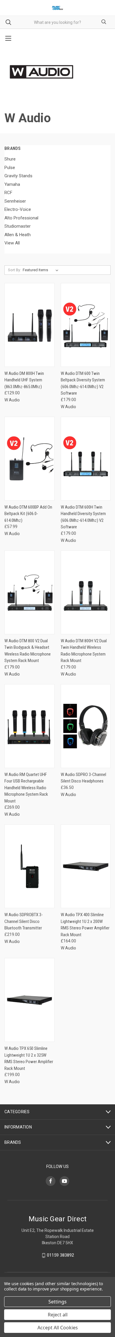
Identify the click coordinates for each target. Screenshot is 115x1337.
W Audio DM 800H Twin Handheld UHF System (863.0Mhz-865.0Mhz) (24, 380)
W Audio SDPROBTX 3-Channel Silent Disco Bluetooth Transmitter (23, 921)
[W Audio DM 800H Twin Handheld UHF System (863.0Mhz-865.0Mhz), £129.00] (29, 325)
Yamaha (12, 184)
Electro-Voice (17, 209)
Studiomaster (17, 226)
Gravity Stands (18, 175)
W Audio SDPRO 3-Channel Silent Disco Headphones (83, 778)
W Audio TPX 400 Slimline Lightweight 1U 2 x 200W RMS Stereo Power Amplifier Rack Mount (85, 924)
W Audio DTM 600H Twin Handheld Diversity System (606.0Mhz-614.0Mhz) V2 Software (83, 517)
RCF (8, 192)
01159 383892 (60, 1255)
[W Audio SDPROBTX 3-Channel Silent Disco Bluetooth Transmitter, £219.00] (29, 866)
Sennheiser (15, 201)
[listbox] (42, 270)
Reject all (58, 1314)
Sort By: (14, 270)
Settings (57, 1301)
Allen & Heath (17, 234)
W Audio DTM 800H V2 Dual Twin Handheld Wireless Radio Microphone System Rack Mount (84, 650)
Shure (10, 159)
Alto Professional (21, 218)
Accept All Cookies (57, 1327)
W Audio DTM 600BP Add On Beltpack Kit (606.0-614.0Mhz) (28, 513)
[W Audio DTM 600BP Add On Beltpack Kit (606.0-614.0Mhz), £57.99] (29, 458)
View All (12, 243)
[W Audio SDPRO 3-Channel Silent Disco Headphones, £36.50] (86, 726)
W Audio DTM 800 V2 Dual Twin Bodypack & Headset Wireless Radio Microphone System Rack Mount (27, 650)
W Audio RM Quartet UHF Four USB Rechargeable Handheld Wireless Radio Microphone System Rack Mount (26, 788)
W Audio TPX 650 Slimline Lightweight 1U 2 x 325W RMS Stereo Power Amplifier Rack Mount (28, 1058)
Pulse (9, 167)
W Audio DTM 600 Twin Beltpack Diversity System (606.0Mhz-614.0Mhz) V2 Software (83, 383)
